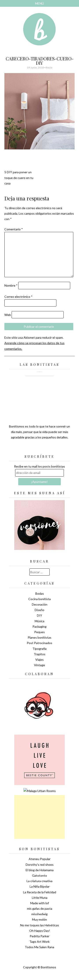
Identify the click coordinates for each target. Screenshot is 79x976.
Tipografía (39, 648)
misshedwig (39, 914)
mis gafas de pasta (39, 908)
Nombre (11, 285)
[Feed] (24, 448)
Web (7, 315)
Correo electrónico (18, 296)
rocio (49, 67)
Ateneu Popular (39, 859)
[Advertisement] (39, 817)
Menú (39, 3)
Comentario (13, 229)
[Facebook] (39, 448)
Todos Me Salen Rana (39, 947)
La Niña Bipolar (40, 886)
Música (39, 621)
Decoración (39, 604)
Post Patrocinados (39, 643)
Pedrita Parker (39, 936)
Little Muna (39, 897)
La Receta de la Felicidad (39, 892)
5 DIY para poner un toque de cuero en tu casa (18, 177)
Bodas (39, 593)
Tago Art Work (39, 941)
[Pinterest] (47, 448)
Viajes (39, 659)
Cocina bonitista (39, 599)
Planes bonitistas (39, 637)
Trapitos (39, 654)
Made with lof (39, 903)
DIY (39, 615)
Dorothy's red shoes (40, 864)
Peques (39, 632)
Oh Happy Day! (39, 930)
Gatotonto (39, 875)
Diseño (39, 610)
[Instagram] (54, 448)
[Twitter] (31, 448)
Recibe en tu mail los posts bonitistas (39, 466)
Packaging (39, 626)
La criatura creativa (39, 881)
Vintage (39, 665)
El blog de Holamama (40, 870)
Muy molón (39, 919)
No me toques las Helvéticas (39, 925)
